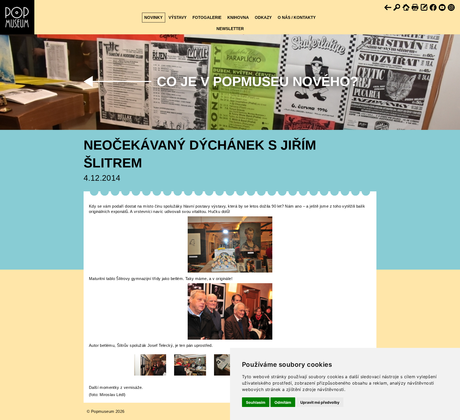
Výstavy (178, 17)
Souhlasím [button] (255, 402)
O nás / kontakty (297, 17)
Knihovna (238, 17)
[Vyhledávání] (397, 7)
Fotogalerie (206, 17)
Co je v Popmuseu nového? (257, 81)
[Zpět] (388, 7)
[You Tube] (442, 7)
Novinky (153, 17)
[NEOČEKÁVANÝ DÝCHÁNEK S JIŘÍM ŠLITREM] (230, 271)
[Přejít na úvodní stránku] (406, 7)
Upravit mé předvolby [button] (319, 402)
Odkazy (263, 17)
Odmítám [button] (282, 402)
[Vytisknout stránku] (415, 7)
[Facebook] (433, 7)
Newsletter (230, 28)
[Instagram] (451, 7)
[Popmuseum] (17, 17)
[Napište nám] (424, 7)
